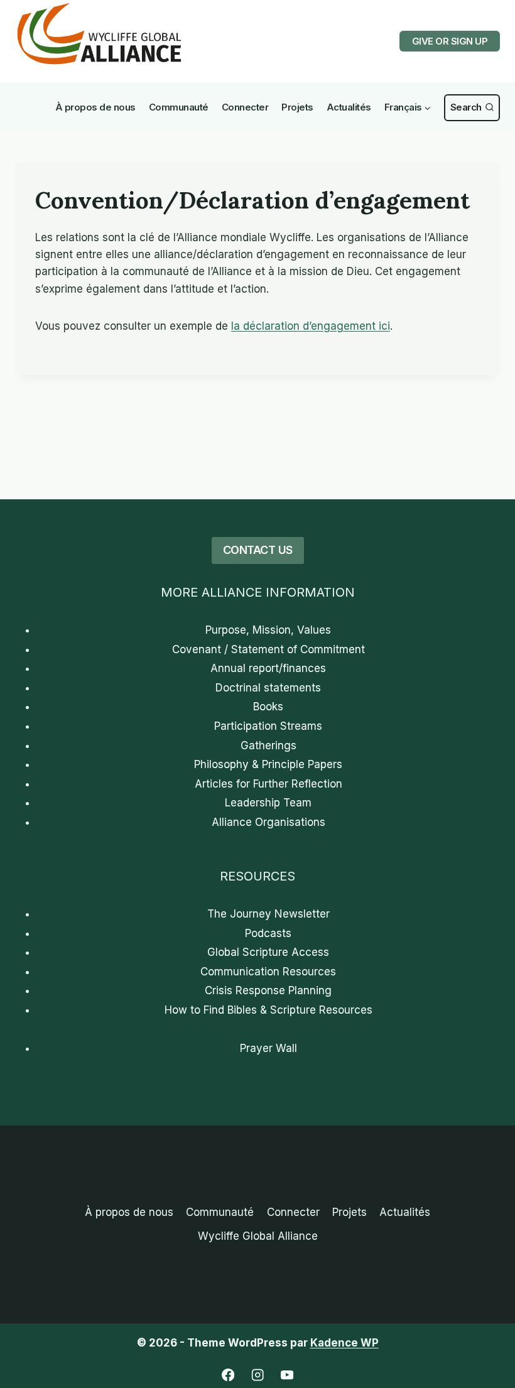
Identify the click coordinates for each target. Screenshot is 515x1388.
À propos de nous (95, 107)
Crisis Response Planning (268, 990)
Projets (297, 107)
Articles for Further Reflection (268, 784)
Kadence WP (344, 1342)
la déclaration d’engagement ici (310, 326)
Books (268, 706)
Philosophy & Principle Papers (268, 764)
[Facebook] (228, 1375)
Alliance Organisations (268, 822)
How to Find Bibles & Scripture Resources (268, 1010)
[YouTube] (287, 1375)
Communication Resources (268, 971)
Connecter (245, 107)
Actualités (349, 107)
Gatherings (268, 745)
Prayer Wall (268, 1048)
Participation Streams (268, 726)
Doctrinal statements (268, 687)
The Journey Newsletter (268, 914)
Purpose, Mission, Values (268, 630)
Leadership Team (268, 802)
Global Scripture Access (268, 952)
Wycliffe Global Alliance (258, 1236)
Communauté (179, 107)
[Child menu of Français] (407, 107)
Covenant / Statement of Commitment (268, 649)
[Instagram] (258, 1375)
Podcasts (268, 933)
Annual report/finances (268, 668)
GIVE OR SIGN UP (450, 41)
